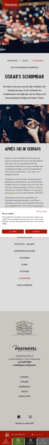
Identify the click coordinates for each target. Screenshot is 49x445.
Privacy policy (41, 211)
